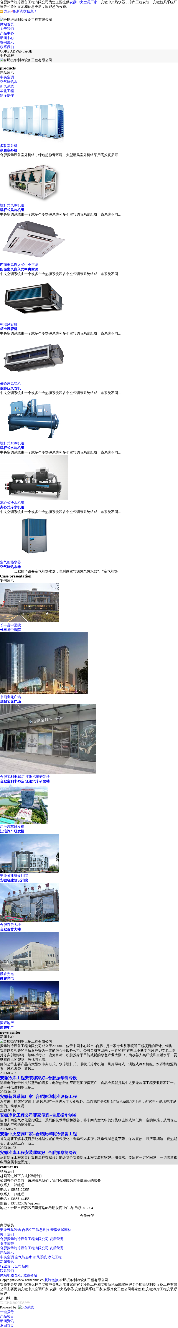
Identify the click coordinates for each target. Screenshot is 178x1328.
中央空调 (7, 77)
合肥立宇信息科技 (35, 1230)
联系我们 (7, 47)
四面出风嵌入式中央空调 (19, 269)
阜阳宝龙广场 (10, 701)
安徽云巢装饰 (10, 1230)
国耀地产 (7, 1027)
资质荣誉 (56, 1239)
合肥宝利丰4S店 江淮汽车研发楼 (25, 781)
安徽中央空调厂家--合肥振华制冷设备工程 (38, 1134)
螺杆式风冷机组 (12, 210)
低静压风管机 (10, 388)
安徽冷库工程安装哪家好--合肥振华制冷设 (38, 1078)
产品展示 (7, 1252)
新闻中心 (7, 38)
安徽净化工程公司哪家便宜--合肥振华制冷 (38, 1115)
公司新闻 (22, 1266)
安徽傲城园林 (60, 1230)
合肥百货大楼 (10, 929)
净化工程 (7, 91)
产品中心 (7, 33)
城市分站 (30, 1275)
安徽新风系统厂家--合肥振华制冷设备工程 (38, 1096)
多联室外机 (8, 150)
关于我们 (7, 29)
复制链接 (51, 1280)
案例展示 (7, 42)
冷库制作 (7, 95)
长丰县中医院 (10, 630)
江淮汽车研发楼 (12, 831)
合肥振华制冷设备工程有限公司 (24, 1239)
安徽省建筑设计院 (14, 880)
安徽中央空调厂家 (83, 2)
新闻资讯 (7, 1262)
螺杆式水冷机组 (12, 448)
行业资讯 (7, 1266)
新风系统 (7, 86)
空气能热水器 (10, 567)
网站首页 (7, 24)
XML (18, 1275)
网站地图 (7, 1275)
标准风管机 (8, 329)
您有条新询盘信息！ (20, 11)
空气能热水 (8, 82)
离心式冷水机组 (12, 507)
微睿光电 (7, 978)
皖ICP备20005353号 (15, 1303)
